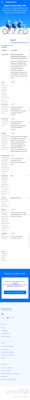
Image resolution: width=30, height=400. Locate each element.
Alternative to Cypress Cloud (9, 379)
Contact (3, 358)
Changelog (4, 330)
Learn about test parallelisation (15, 292)
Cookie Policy (4, 352)
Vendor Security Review (7, 355)
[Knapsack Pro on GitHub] (2, 314)
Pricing (3, 327)
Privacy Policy (5, 349)
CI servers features (6, 370)
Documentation (5, 333)
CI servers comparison (7, 367)
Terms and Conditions (7, 346)
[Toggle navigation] (2, 2)
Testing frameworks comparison (10, 373)
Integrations (4, 376)
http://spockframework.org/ (19, 42)
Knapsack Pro (11, 2)
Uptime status (5, 336)
